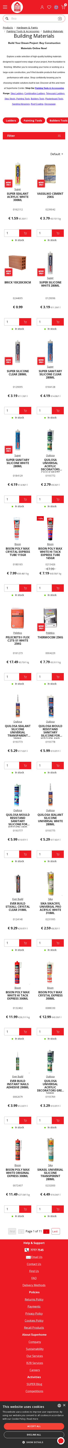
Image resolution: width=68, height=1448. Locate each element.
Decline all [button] (34, 1434)
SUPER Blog (34, 1384)
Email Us (36, 1257)
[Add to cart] (25, 233)
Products (8, 27)
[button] (7, 19)
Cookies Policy (34, 1320)
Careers (35, 1370)
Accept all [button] (34, 1426)
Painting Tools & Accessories (22, 31)
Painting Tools (33, 120)
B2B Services (34, 1363)
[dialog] (34, 1424)
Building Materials (53, 31)
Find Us (34, 1271)
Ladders (11, 120)
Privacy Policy (34, 1313)
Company (35, 1342)
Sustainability (35, 1349)
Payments (34, 1306)
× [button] (64, 1405)
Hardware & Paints (27, 27)
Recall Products (34, 1328)
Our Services (35, 1356)
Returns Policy (34, 1299)
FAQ (34, 1278)
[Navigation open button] (5, 7)
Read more (32, 1418)
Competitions (34, 1391)
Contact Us (34, 1264)
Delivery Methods (34, 1285)
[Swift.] (17, 7)
